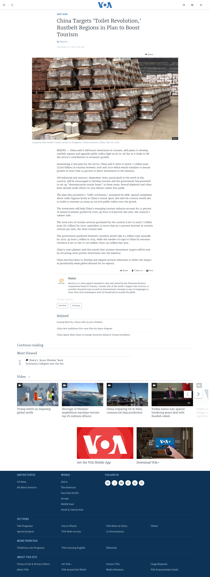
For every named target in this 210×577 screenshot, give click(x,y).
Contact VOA (113, 564)
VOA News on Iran (71, 531)
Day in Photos (69, 526)
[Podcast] (141, 483)
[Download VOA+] (165, 443)
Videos (154, 526)
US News (21, 482)
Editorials (111, 547)
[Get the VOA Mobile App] (105, 443)
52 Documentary (115, 531)
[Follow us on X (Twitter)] (114, 483)
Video (21, 377)
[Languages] (183, 5)
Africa (64, 482)
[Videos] (192, 5)
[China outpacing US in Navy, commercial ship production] (127, 394)
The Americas (68, 487)
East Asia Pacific (70, 493)
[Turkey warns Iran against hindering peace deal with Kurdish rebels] (172, 394)
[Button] (149, 54)
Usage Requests (159, 564)
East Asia (62, 14)
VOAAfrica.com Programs (30, 547)
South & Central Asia (72, 509)
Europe (65, 498)
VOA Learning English (73, 547)
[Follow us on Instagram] (128, 483)
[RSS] (135, 483)
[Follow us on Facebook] (107, 483)
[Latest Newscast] (201, 5)
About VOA (23, 569)
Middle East (67, 504)
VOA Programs (25, 526)
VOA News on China (116, 526)
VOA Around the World (74, 569)
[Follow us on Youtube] (121, 483)
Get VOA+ (67, 564)
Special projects (25, 531)
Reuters (64, 41)
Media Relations (115, 569)
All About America (27, 487)
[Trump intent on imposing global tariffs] (37, 394)
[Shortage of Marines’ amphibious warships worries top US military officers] (82, 394)
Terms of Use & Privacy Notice (33, 564)
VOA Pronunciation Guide (164, 569)
